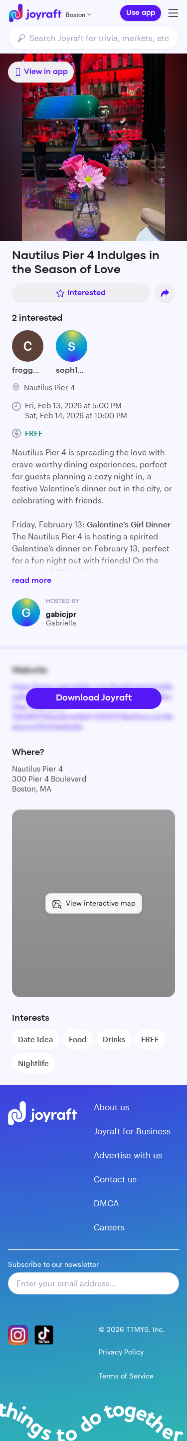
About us (111, 1107)
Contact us (115, 1179)
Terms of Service (126, 1375)
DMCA (106, 1203)
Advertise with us (128, 1155)
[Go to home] (35, 13)
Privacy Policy (121, 1351)
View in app (46, 72)
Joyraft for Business (132, 1131)
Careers (109, 1227)
